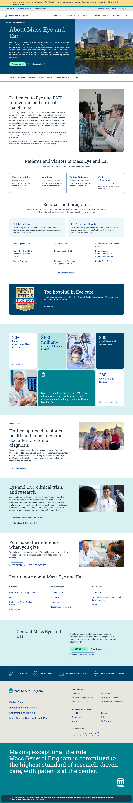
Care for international (22, 592)
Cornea (20, 261)
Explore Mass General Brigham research (26, 517)
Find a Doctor (117, 15)
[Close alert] (123, 2)
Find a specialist (36, 64)
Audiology (21, 243)
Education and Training (40, 8)
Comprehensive (63, 251)
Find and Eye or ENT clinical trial (23, 523)
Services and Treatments (76, 15)
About (76, 713)
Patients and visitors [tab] (17, 77)
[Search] (126, 15)
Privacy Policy (39, 799)
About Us (8, 22)
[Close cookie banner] (121, 798)
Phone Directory (97, 649)
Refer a (15, 609)
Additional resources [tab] (61, 77)
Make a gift (16, 565)
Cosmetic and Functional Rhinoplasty (65, 262)
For (107, 721)
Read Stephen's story (19, 468)
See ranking (48, 307)
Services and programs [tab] (36, 77)
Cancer (61, 243)
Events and (80, 701)
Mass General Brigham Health (28, 718)
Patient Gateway (102, 8)
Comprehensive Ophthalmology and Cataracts (103, 253)
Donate (114, 8)
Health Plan (8, 8)
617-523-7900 (80, 649)
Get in (106, 693)
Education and (22, 712)
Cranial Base (103, 261)
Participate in (111, 697)
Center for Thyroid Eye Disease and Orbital (22, 253)
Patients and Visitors (98, 15)
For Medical (112, 701)
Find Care (57, 15)
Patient (16, 702)
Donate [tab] (49, 77)
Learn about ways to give (37, 565)
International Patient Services (83, 655)
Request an (82, 697)
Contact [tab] (75, 77)
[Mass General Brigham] (16, 15)
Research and (61, 607)
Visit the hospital (18, 64)
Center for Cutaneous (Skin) (107, 244)
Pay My (76, 693)
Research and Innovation (24, 8)
